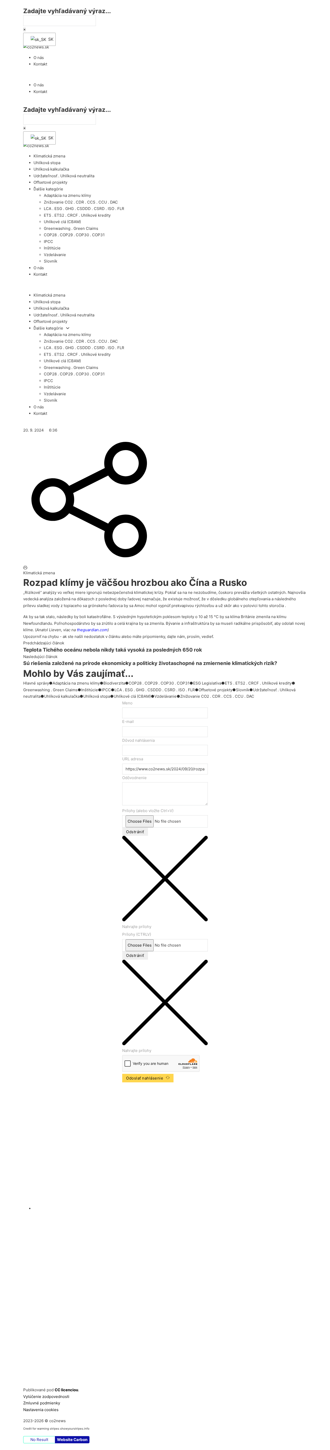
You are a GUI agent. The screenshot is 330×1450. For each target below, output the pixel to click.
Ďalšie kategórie (48, 189)
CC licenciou (66, 1389)
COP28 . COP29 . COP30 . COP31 (74, 234)
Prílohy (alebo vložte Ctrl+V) (148, 810)
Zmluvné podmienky (41, 1403)
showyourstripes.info (74, 1428)
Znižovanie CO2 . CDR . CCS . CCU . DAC (81, 202)
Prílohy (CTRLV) (136, 934)
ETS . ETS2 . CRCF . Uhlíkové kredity (77, 215)
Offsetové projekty (50, 182)
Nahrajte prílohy (136, 926)
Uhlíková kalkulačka (51, 169)
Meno (127, 703)
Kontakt (40, 64)
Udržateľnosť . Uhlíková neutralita (64, 175)
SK (48, 39)
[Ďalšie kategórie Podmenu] (68, 328)
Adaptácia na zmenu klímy (67, 195)
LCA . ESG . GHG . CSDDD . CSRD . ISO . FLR (84, 208)
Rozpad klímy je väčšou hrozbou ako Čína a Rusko (135, 582)
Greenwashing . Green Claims (71, 228)
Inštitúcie (52, 248)
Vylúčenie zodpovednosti (46, 1396)
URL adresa (132, 758)
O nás (39, 57)
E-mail (128, 721)
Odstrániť (135, 831)
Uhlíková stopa (47, 162)
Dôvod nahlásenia (138, 740)
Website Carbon (72, 1439)
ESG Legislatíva (207, 683)
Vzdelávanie (55, 254)
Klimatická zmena (49, 156)
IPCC (48, 241)
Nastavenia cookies (41, 1409)
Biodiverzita (114, 683)
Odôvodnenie (134, 777)
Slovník (50, 261)
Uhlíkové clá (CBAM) (62, 221)
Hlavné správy (36, 683)
